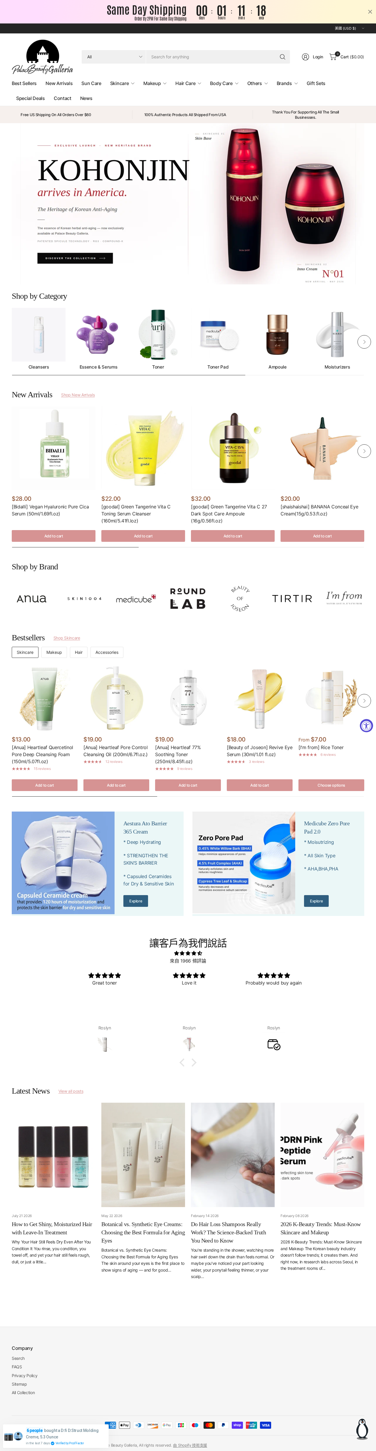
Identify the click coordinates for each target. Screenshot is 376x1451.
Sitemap (19, 1384)
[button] (183, 1062)
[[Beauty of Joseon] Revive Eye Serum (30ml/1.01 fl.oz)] (260, 698)
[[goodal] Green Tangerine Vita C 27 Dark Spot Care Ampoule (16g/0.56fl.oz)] (233, 448)
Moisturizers (337, 367)
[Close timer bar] (370, 11)
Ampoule (277, 367)
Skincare (25, 652)
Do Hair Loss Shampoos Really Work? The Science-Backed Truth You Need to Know (228, 1232)
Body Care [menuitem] (221, 83)
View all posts (70, 1091)
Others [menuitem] (254, 83)
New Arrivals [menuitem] (59, 83)
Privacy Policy (25, 1375)
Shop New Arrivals (78, 394)
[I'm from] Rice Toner (320, 747)
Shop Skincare (66, 637)
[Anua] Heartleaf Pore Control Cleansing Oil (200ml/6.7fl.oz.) (115, 750)
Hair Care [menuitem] (185, 83)
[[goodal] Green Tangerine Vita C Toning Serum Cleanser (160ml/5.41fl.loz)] (143, 448)
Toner (158, 367)
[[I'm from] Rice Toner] (331, 698)
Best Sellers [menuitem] (24, 83)
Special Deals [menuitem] (30, 98)
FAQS (17, 1366)
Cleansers (38, 367)
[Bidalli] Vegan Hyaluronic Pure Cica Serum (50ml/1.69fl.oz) (50, 510)
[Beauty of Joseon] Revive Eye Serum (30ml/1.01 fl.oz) (260, 750)
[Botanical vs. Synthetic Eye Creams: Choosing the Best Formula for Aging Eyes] (143, 1155)
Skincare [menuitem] (119, 83)
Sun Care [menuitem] (91, 83)
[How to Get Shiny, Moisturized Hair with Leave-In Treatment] (53, 1155)
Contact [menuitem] (62, 98)
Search (18, 1358)
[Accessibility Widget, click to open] (366, 725)
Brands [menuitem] (284, 83)
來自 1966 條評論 (188, 961)
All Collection (23, 1392)
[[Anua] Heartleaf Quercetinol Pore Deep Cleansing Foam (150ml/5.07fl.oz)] (45, 698)
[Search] (282, 57)
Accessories (106, 652)
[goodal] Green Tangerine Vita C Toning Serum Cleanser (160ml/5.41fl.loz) (136, 514)
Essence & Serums (99, 367)
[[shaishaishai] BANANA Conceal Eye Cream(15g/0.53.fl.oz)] (322, 448)
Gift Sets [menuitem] (316, 83)
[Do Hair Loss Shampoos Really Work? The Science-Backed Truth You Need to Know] (233, 1155)
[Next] (364, 342)
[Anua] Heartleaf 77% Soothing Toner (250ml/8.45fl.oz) (178, 754)
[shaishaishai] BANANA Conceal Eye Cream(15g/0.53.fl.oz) (319, 510)
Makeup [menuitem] (152, 83)
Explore (135, 901)
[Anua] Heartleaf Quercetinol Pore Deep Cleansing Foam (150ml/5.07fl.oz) (42, 754)
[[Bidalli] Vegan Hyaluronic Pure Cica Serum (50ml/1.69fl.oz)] (53, 448)
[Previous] (12, 342)
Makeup (54, 652)
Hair (79, 652)
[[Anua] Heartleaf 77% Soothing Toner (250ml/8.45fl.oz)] (188, 698)
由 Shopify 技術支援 (190, 1445)
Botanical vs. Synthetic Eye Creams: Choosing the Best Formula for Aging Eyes (143, 1232)
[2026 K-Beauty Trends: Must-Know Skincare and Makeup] (322, 1155)
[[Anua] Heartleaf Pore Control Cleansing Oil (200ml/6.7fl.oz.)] (116, 698)
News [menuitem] (86, 98)
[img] (188, 953)
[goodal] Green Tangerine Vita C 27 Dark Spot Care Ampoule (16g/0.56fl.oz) (229, 514)
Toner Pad (217, 367)
